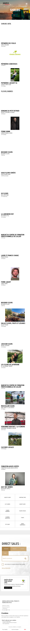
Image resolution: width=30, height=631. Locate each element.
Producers (6, 548)
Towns (5, 553)
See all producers (6, 568)
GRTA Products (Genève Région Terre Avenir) (15, 564)
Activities (22, 548)
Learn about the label (8, 587)
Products (14, 548)
